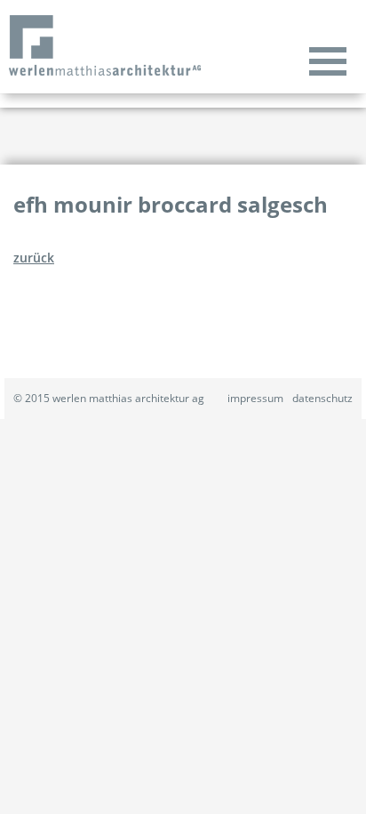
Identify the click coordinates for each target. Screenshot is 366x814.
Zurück (33, 257)
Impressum (255, 398)
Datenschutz (322, 398)
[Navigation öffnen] (327, 60)
